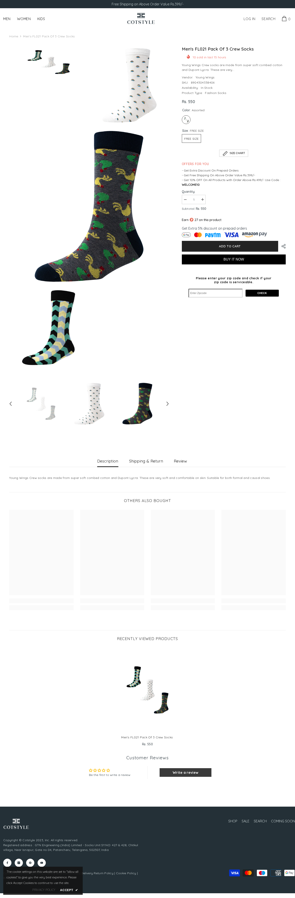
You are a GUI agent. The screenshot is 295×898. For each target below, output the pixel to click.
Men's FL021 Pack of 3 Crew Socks (147, 737)
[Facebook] (7, 863)
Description (107, 461)
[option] (41, 403)
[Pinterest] (30, 863)
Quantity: (188, 191)
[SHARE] (282, 246)
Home (13, 36)
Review (180, 461)
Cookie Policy (126, 873)
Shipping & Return (146, 461)
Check (262, 293)
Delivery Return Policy (97, 873)
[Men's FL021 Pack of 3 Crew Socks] (147, 689)
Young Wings (205, 77)
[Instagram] (19, 863)
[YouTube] (42, 863)
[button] (10, 404)
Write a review (185, 772)
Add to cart (230, 246)
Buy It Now (234, 259)
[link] (41, 600)
